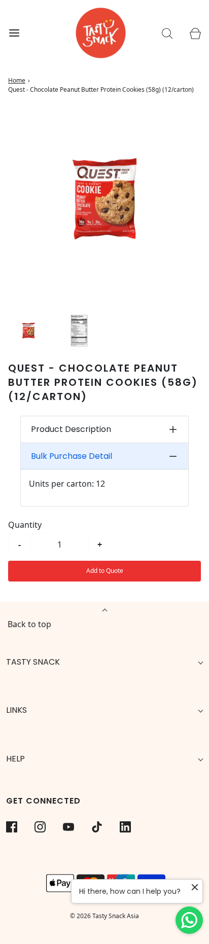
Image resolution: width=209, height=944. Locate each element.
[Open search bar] (167, 33)
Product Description (71, 429)
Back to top (29, 624)
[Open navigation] (14, 33)
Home (16, 80)
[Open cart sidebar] (195, 33)
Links (16, 710)
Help (15, 759)
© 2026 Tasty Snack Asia (104, 916)
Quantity (25, 524)
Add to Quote (104, 570)
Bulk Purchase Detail (71, 456)
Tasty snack (33, 662)
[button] (28, 330)
